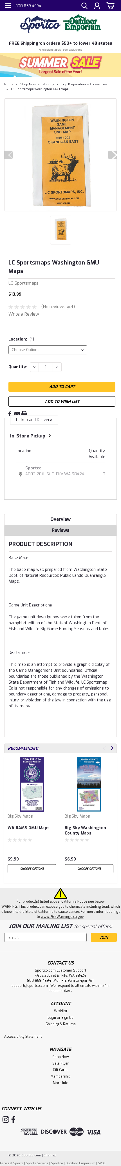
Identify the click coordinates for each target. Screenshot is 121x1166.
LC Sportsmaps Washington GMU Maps (39, 89)
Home (9, 84)
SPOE (102, 1163)
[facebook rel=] (13, 1119)
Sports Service (37, 1163)
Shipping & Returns (61, 1024)
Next (112, 155)
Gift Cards (60, 1070)
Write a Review (23, 314)
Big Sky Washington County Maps (85, 830)
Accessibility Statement (23, 1036)
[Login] (97, 6)
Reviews (61, 530)
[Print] (24, 414)
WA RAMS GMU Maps (29, 828)
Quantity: (17, 367)
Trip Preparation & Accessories (84, 84)
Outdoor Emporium (80, 1163)
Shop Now (28, 84)
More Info (60, 1083)
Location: (21, 339)
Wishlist (60, 1011)
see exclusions (72, 49)
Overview (60, 519)
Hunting (48, 84)
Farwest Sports (11, 1163)
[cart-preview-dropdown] (109, 5)
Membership (61, 1076)
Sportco (33, 468)
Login (52, 1017)
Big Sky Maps (20, 816)
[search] (84, 6)
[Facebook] (9, 414)
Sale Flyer (60, 1063)
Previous (8, 155)
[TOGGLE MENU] (7, 6)
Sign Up (67, 1017)
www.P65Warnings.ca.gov (62, 916)
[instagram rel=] (5, 1119)
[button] (60, 65)
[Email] (17, 414)
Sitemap (50, 1155)
